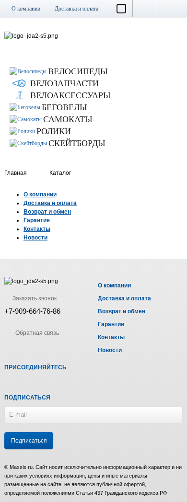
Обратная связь (36, 333)
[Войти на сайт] (170, 8)
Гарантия (36, 220)
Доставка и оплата (76, 8)
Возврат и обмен (47, 211)
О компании (26, 8)
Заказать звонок (34, 298)
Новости (35, 237)
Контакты (36, 229)
